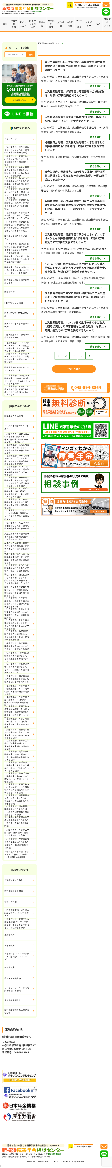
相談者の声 (9, 967)
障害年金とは (14, 24)
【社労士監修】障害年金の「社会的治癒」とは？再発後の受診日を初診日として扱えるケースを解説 (16, 789)
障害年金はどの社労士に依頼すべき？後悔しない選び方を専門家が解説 (16, 259)
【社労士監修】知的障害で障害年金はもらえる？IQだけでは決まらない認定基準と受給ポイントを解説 (16, 482)
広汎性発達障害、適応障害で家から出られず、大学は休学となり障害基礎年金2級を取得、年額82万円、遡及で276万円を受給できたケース (76, 238)
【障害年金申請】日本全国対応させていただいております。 (16, 912)
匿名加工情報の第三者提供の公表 (16, 1011)
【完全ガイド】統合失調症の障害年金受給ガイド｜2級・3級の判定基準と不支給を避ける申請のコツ (16, 438)
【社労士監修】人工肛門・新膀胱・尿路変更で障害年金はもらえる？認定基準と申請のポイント (16, 602)
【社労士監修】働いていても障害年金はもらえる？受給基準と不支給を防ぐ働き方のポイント (16, 183)
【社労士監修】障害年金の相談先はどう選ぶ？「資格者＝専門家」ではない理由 (16, 215)
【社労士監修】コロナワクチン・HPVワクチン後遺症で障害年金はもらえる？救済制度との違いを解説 (16, 347)
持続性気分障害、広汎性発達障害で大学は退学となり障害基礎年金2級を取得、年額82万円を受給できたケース (75, 146)
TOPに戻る (73, 369)
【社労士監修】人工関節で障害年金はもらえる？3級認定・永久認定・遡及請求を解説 (16, 504)
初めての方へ (23, 24)
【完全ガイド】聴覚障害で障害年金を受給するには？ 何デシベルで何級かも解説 (19, 646)
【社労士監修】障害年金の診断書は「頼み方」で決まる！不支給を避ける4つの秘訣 (16, 204)
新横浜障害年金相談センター (49, 43)
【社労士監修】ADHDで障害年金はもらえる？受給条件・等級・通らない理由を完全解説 (16, 471)
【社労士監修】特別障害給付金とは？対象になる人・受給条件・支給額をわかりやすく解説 (16, 800)
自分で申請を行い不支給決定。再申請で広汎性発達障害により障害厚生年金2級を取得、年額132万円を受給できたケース (75, 66)
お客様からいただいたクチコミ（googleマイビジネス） (16, 956)
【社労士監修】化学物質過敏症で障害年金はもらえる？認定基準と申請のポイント (16, 657)
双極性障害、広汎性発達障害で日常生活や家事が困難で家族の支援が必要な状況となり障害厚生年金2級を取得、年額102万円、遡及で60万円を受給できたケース (75, 207)
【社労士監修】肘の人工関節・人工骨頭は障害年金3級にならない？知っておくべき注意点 (16, 391)
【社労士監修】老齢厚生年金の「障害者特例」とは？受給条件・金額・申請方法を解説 (16, 745)
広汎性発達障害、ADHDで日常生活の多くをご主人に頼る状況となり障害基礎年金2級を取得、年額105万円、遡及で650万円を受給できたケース (75, 326)
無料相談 (60, 24)
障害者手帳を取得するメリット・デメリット (16, 369)
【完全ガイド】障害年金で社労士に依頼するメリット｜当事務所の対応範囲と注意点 (16, 161)
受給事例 (42, 24)
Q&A (98, 23)
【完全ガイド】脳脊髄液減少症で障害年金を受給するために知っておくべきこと (16, 679)
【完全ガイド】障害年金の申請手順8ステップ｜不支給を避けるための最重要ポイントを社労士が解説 (16, 924)
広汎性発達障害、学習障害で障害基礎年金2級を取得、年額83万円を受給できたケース (74, 93)
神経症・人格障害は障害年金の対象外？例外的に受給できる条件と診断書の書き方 (16, 548)
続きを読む (96, 86)
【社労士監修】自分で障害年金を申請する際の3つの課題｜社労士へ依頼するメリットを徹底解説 (16, 172)
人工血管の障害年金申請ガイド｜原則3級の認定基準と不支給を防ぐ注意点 (16, 536)
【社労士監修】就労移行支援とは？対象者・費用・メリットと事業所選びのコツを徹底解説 (16, 194)
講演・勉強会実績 (12, 978)
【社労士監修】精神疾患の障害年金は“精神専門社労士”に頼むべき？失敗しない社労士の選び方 (17, 380)
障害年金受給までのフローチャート (16, 237)
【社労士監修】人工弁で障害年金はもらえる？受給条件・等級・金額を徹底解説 (16, 525)
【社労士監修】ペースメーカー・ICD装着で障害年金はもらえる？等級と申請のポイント (16, 515)
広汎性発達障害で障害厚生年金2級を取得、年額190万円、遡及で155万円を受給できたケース (75, 119)
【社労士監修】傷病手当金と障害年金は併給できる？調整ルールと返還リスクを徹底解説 (16, 778)
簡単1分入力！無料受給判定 (16, 314)
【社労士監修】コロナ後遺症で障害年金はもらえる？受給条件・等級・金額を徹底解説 (16, 613)
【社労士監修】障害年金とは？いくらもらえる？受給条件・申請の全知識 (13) (16, 149)
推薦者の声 (9, 934)
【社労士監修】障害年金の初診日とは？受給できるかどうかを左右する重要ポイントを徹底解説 (16, 248)
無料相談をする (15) (13, 890)
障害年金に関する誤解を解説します (16, 281)
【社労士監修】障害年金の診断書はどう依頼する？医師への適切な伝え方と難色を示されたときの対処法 (16, 226)
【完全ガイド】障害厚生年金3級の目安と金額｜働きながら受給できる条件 (16, 832)
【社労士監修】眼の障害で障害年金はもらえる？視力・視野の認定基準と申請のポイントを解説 (16, 811)
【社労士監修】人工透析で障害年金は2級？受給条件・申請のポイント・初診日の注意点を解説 (16, 493)
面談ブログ (9, 292)
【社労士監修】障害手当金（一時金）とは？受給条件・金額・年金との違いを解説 (16, 723)
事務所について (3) (13, 879)
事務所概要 (70, 24)
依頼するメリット (107, 23)
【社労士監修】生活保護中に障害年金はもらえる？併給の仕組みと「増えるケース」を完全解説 (16, 767)
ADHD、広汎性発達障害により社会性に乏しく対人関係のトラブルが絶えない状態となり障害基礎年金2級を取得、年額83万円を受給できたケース (75, 267)
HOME (4, 23)
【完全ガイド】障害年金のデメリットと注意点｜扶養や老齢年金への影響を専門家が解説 (16, 358)
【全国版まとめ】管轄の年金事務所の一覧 (16, 336)
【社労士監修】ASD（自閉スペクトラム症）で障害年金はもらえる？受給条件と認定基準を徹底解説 (16, 460)
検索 (31, 54)
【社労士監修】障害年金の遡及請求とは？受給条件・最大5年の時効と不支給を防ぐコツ (16, 701)
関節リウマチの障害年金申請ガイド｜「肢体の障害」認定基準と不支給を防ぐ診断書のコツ (16, 591)
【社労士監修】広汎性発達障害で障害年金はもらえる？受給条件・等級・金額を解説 (16, 449)
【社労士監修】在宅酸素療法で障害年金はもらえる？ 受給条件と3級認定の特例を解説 (20, 843)
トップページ (10, 138)
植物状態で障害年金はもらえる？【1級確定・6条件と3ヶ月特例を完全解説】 (16, 854)
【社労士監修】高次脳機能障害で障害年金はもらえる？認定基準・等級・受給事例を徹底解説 (16, 635)
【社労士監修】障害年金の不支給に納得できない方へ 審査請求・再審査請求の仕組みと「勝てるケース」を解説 (17, 712)
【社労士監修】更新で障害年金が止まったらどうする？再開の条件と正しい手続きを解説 (16, 624)
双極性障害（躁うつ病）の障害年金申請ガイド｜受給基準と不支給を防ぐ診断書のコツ (16, 559)
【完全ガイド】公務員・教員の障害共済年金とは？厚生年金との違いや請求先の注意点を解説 (16, 734)
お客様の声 (88, 24)
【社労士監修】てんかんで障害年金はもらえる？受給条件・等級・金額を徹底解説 (16, 569)
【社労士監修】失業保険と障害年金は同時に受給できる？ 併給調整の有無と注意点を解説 (16, 756)
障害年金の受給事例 (13, 416)
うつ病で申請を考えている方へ (16, 427)
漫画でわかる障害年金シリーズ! (16, 325)
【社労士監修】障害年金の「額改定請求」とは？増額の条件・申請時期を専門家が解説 (16, 690)
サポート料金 (79, 24)
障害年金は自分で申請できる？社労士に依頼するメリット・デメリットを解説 (16, 270)
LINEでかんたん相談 (13, 303)
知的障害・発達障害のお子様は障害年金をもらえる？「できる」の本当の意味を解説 (16, 822)
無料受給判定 (51, 24)
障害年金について (32, 24)
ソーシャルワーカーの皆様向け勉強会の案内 (16, 989)
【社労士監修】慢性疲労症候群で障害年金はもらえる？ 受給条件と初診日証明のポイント (16, 668)
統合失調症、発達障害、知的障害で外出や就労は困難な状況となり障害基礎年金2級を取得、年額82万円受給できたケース (76, 175)
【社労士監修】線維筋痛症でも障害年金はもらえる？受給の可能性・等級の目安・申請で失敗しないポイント (16, 580)
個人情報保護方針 (12, 1000)
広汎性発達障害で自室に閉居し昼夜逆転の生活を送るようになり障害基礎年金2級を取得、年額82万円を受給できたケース (75, 297)
